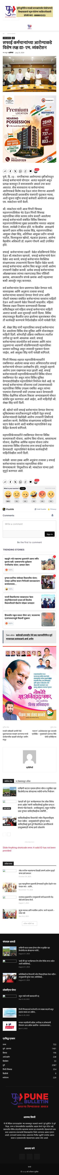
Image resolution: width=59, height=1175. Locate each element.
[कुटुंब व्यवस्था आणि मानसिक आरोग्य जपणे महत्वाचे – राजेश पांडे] (9, 914)
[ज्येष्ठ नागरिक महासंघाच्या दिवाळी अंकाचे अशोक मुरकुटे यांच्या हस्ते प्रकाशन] (9, 874)
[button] (55, 27)
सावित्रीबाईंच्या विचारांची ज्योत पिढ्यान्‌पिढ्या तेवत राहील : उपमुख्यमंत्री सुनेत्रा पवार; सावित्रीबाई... (37, 976)
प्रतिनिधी (10, 52)
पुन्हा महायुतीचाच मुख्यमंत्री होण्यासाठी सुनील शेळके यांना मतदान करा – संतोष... (37, 885)
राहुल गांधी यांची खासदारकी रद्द (29, 996)
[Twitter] (29, 1156)
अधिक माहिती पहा (28, 923)
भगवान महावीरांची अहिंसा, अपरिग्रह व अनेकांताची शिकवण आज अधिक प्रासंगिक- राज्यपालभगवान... (35, 1024)
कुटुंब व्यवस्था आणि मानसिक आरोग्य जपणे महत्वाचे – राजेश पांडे (36, 912)
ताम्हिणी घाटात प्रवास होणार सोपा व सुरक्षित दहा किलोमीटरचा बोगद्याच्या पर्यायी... (34, 949)
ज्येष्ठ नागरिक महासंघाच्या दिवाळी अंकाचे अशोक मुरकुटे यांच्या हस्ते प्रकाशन (37, 872)
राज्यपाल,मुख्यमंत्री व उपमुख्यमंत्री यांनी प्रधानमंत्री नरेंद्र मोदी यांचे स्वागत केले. (36, 899)
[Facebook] (22, 1156)
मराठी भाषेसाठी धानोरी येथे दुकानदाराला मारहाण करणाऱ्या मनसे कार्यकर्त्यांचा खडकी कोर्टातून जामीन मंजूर (15, 735)
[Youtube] (37, 1156)
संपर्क (29, 1167)
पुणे (13, 38)
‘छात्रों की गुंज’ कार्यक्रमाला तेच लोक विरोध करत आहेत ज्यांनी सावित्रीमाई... (36, 962)
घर (3, 33)
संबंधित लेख (8, 781)
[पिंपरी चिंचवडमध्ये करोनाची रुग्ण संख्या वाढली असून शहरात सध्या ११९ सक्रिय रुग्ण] (9, 1013)
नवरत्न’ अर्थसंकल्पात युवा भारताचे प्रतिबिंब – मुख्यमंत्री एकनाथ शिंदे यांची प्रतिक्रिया (44, 734)
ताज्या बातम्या (11, 33)
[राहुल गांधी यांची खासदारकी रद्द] (9, 999)
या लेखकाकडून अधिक (23, 781)
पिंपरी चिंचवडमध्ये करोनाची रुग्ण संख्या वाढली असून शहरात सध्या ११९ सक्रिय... (36, 1011)
